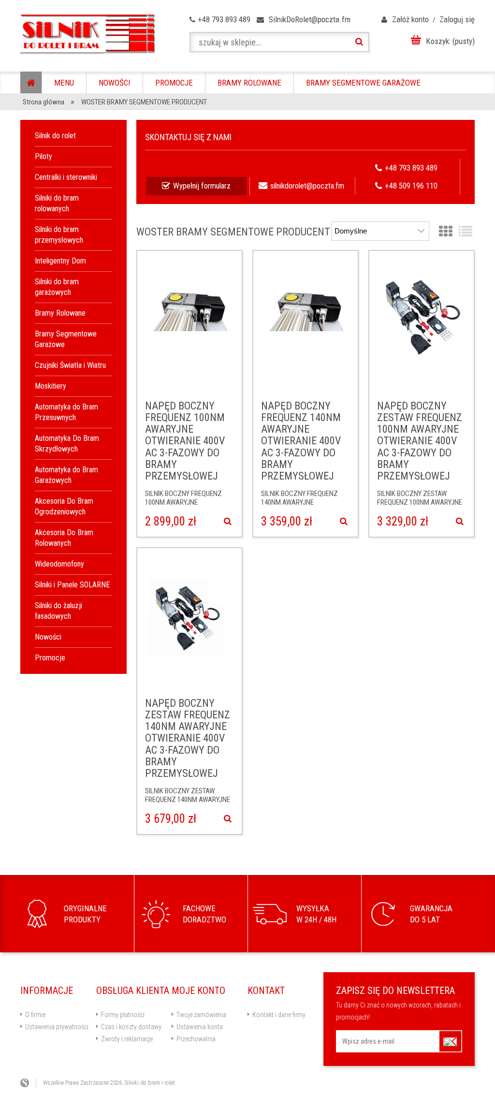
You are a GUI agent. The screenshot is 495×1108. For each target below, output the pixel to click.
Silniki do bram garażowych (57, 287)
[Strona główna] (87, 34)
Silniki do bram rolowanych (57, 203)
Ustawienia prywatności (56, 1027)
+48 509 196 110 (411, 185)
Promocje (50, 657)
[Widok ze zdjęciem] (445, 232)
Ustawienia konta (199, 1027)
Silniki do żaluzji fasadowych (58, 611)
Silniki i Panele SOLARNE (72, 584)
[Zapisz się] (450, 1041)
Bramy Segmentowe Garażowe (66, 339)
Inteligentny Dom (60, 260)
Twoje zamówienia (201, 1015)
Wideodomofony (59, 564)
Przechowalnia (196, 1039)
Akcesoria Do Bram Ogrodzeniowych (64, 506)
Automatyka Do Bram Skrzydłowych (67, 443)
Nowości (48, 636)
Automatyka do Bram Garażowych (66, 475)
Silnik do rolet (55, 135)
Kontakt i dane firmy (279, 1015)
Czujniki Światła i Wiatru (70, 365)
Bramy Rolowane (60, 313)
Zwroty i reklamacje (127, 1039)
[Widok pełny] (465, 232)
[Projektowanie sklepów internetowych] (28, 1083)
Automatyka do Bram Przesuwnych (66, 412)
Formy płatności (123, 1015)
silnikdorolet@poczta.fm (307, 185)
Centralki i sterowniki (66, 177)
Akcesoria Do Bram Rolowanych (64, 538)
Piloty (43, 156)
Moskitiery (50, 386)
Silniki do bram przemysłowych (59, 235)
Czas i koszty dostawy (131, 1027)
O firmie (35, 1015)
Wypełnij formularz (202, 185)
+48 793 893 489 (411, 168)
